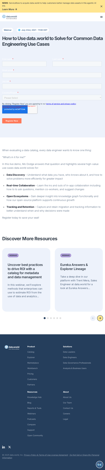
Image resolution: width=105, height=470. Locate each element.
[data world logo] (12, 17)
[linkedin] (3, 447)
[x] (9, 447)
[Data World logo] (14, 347)
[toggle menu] (101, 17)
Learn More (8, 9)
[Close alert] (101, 6)
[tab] (45, 318)
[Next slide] (100, 318)
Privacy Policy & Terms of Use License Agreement (46, 455)
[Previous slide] (93, 318)
